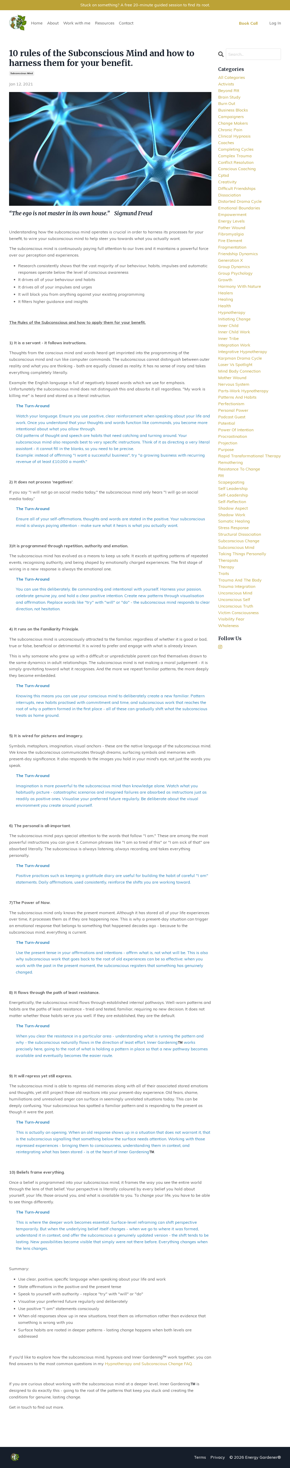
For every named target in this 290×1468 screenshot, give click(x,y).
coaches (226, 142)
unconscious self (234, 599)
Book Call (248, 23)
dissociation (229, 195)
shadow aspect (233, 508)
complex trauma (235, 155)
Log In (275, 23)
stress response (233, 527)
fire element (230, 240)
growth (225, 279)
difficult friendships (237, 188)
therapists (228, 560)
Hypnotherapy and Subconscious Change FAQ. (148, 1363)
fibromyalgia (231, 234)
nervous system (233, 384)
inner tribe (228, 338)
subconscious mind (21, 73)
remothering (230, 462)
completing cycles (236, 149)
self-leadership (233, 495)
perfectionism (231, 403)
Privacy (217, 1457)
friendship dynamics (238, 253)
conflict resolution (236, 162)
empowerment (232, 214)
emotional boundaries (239, 208)
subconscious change (238, 540)
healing (225, 299)
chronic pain (230, 129)
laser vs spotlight (235, 364)
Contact (126, 23)
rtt (221, 475)
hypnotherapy (231, 312)
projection (227, 443)
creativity (227, 181)
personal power (233, 410)
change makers (233, 123)
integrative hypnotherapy (242, 351)
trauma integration (236, 586)
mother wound (232, 377)
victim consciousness (238, 612)
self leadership (233, 488)
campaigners (231, 116)
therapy (226, 566)
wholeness (228, 625)
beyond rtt (228, 90)
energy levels (231, 221)
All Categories (231, 77)
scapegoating (231, 482)
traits (223, 573)
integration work (234, 345)
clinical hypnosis (234, 136)
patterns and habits (237, 397)
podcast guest (231, 416)
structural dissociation (239, 534)
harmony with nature (239, 286)
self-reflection (232, 501)
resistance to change (239, 469)
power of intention (236, 429)
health (224, 305)
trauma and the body (240, 580)
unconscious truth (235, 606)
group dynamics (234, 266)
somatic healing (234, 521)
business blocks (233, 110)
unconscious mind (235, 593)
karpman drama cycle (240, 358)
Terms (200, 1457)
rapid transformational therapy (249, 455)
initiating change (234, 319)
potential (226, 423)
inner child (228, 325)
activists (226, 84)
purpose (226, 449)
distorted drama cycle (240, 201)
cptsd (223, 175)
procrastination (232, 436)
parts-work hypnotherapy (243, 390)
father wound (231, 227)
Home (37, 23)
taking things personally (242, 553)
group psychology (235, 273)
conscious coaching (237, 168)
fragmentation (232, 247)
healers (225, 293)
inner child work (234, 331)
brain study (229, 97)
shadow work (231, 514)
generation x (230, 260)
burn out (226, 103)
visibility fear (231, 619)
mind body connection (239, 371)
